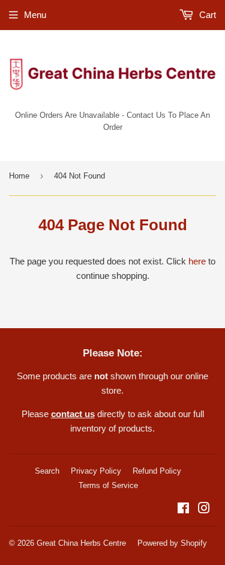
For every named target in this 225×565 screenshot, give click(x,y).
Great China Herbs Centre (81, 543)
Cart (206, 15)
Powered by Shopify (172, 543)
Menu (35, 15)
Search (47, 470)
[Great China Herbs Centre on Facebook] (183, 509)
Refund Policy (157, 470)
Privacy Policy (96, 470)
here (197, 261)
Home (19, 175)
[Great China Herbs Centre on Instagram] (204, 509)
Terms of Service (108, 485)
